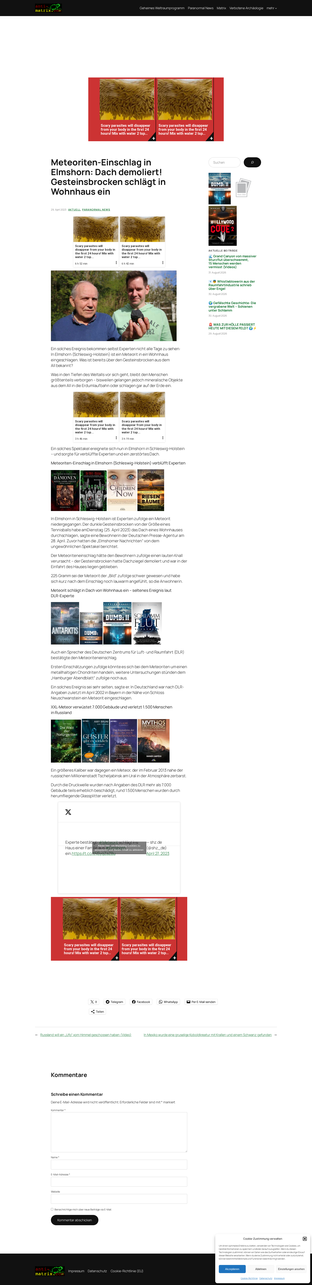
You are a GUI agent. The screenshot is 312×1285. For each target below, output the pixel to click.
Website (55, 1191)
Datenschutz (265, 1278)
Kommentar (58, 1110)
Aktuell (74, 209)
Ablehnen (260, 1269)
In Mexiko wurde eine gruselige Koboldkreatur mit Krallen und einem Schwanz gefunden (208, 1035)
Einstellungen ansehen (291, 1269)
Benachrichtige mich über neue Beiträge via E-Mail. (83, 1209)
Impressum (279, 1278)
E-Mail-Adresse (60, 1174)
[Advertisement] (156, 43)
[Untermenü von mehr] (276, 8)
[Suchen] (252, 162)
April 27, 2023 (157, 853)
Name (55, 1157)
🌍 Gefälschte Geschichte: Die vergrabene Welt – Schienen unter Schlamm (232, 306)
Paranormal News (96, 209)
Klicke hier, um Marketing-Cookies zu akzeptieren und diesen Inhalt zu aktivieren (119, 847)
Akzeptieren (232, 1269)
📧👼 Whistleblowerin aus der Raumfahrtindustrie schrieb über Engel (232, 285)
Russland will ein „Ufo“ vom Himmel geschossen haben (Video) (85, 1035)
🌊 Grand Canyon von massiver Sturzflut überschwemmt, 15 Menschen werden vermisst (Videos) (232, 261)
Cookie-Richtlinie (249, 1278)
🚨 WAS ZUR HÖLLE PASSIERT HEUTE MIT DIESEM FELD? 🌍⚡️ (233, 326)
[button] (305, 1239)
